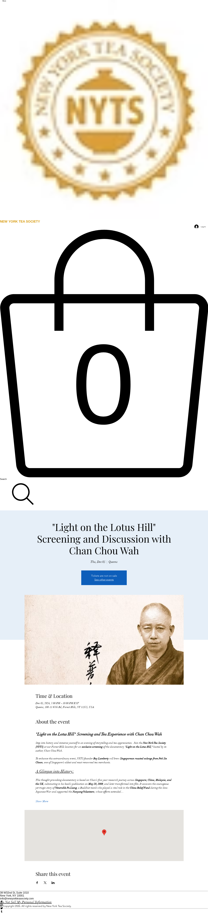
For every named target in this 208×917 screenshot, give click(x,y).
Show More (42, 801)
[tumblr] (104, 911)
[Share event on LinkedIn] (53, 882)
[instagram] (104, 905)
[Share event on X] (45, 882)
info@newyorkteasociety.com (17, 898)
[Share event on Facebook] (37, 882)
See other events (104, 579)
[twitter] (104, 908)
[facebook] (104, 901)
